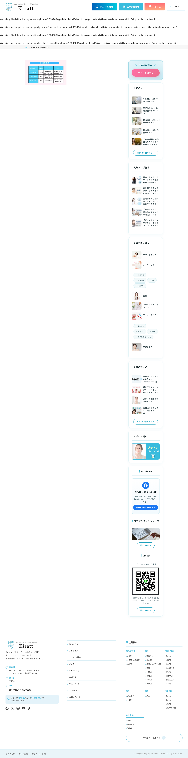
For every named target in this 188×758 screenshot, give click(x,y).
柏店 (148, 668)
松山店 (168, 700)
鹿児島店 (130, 724)
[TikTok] (29, 708)
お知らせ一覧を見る (144, 152)
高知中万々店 (171, 708)
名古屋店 (130, 696)
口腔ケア (141, 286)
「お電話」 (21, 698)
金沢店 (168, 664)
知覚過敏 (141, 280)
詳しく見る (144, 545)
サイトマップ (10, 754)
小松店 (168, 672)
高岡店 (168, 660)
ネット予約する (145, 72)
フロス (154, 331)
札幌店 (130, 656)
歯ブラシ (141, 331)
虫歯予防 (141, 275)
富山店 (168, 656)
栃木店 (149, 660)
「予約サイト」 (36, 698)
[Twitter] (12, 708)
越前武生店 (170, 679)
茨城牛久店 (150, 656)
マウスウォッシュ (145, 337)
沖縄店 (130, 728)
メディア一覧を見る (144, 421)
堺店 (148, 696)
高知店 (168, 704)
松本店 (168, 683)
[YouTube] (23, 708)
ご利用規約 (23, 754)
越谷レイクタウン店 (153, 664)
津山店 (168, 696)
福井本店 (169, 676)
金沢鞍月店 (170, 668)
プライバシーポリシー (40, 754)
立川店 (149, 679)
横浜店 (149, 683)
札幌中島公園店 (133, 660)
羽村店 (149, 676)
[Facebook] (7, 708)
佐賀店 (130, 720)
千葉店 (149, 672)
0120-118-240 (20, 690)
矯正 (153, 280)
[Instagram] (18, 708)
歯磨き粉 (141, 326)
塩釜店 (130, 664)
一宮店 (130, 700)
